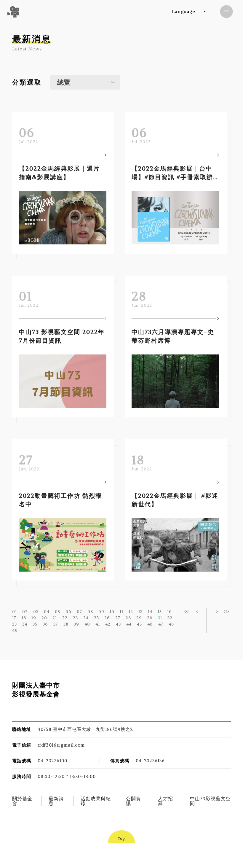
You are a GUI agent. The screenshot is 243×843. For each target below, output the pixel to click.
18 (24, 618)
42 (108, 624)
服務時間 (21, 776)
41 (97, 624)
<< (185, 611)
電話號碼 (21, 760)
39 (76, 624)
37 (55, 624)
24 (86, 618)
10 (112, 611)
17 (14, 618)
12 (131, 611)
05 (57, 611)
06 (68, 611)
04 (46, 611)
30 (150, 618)
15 (160, 611)
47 (160, 624)
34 (24, 624)
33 (14, 624)
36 (45, 624)
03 (36, 611)
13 (140, 611)
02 (25, 611)
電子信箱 (21, 745)
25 (96, 618)
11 (121, 611)
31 (160, 618)
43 (118, 624)
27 (117, 618)
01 (14, 611)
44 (129, 624)
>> (226, 611)
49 (15, 630)
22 (65, 618)
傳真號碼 (119, 760)
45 (139, 624)
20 (44, 618)
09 (101, 611)
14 (150, 611)
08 (90, 611)
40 (87, 624)
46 (150, 624)
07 (79, 611)
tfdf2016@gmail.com (61, 745)
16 (169, 611)
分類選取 (27, 82)
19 (33, 618)
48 (171, 624)
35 (35, 624)
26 (107, 618)
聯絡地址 (21, 729)
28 (128, 618)
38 (65, 624)
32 (169, 618)
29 (139, 618)
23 (75, 618)
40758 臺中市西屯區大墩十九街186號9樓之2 (85, 729)
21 (54, 618)
